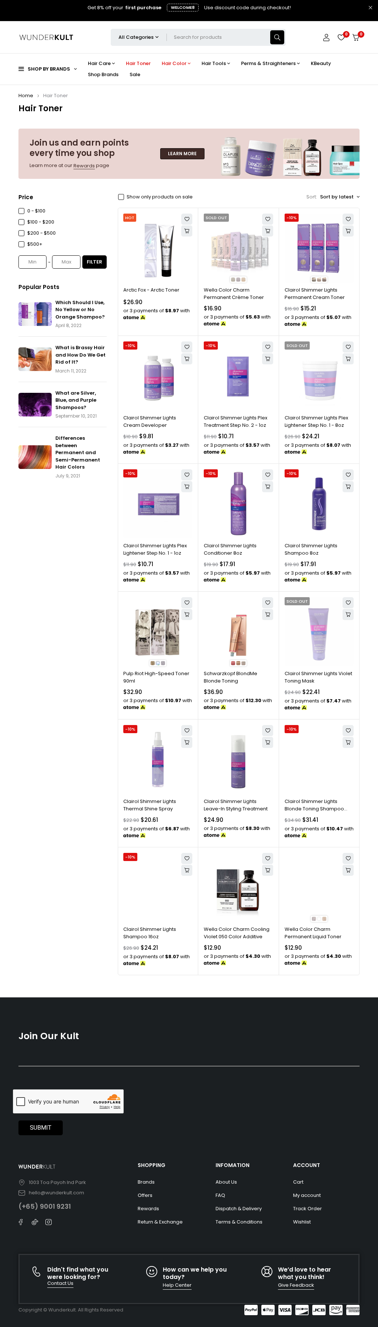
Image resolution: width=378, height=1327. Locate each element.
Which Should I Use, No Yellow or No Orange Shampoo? (80, 309)
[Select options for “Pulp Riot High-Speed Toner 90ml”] (186, 614)
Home (25, 95)
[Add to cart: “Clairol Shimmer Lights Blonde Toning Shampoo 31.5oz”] (348, 742)
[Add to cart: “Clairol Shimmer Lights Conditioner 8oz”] (267, 486)
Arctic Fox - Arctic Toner (151, 289)
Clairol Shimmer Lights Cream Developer (149, 421)
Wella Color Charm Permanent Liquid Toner (313, 933)
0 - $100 (36, 210)
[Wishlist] (341, 37)
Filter (94, 261)
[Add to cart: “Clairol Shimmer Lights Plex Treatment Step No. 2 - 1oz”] (267, 358)
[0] (356, 37)
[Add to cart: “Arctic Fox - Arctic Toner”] (186, 231)
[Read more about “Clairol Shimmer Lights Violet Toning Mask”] (348, 614)
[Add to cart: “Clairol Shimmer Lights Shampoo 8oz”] (348, 486)
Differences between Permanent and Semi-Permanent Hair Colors (77, 452)
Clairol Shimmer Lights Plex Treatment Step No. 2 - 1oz (235, 421)
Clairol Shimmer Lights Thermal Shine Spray (149, 805)
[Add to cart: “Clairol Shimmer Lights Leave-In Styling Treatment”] (267, 742)
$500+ (34, 244)
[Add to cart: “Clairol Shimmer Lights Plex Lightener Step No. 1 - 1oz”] (186, 486)
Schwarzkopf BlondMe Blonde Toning (230, 677)
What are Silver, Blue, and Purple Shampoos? (75, 400)
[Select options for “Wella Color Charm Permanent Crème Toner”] (267, 231)
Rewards (84, 165)
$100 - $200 (40, 221)
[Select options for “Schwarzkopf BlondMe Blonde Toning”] (267, 614)
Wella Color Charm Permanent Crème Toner (234, 293)
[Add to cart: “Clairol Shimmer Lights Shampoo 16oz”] (186, 870)
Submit (40, 1127)
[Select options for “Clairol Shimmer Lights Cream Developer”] (186, 358)
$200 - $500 (41, 233)
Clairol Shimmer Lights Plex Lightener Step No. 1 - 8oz (316, 421)
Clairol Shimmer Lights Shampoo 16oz (149, 933)
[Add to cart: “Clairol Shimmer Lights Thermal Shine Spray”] (186, 742)
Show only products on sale (160, 197)
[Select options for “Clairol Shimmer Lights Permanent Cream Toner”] (348, 231)
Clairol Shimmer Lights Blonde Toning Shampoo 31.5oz (314, 808)
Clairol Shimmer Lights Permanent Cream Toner (315, 293)
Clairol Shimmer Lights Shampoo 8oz (311, 549)
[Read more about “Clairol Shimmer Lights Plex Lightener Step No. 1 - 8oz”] (348, 358)
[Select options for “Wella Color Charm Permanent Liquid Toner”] (348, 870)
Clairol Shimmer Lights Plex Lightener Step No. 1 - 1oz (155, 549)
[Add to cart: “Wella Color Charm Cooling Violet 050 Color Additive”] (267, 870)
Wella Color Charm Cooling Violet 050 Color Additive (236, 933)
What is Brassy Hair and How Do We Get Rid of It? (80, 354)
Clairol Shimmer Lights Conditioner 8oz (230, 549)
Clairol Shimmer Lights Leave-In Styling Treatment (236, 805)
